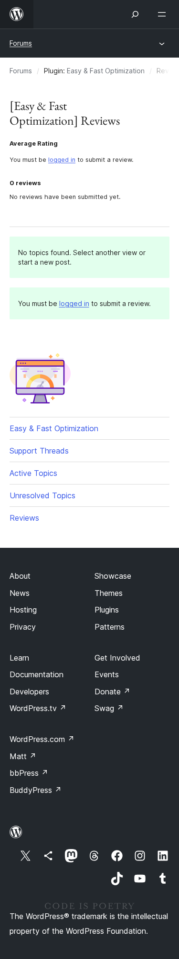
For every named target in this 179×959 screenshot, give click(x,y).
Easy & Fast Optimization (106, 71)
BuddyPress (36, 790)
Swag (109, 708)
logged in (61, 159)
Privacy (23, 627)
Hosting (23, 609)
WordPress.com (42, 739)
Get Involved (117, 657)
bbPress (29, 773)
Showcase (113, 576)
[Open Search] (135, 14)
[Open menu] (163, 14)
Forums (21, 43)
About (20, 576)
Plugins (107, 609)
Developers (29, 691)
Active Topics (33, 473)
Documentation (36, 674)
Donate (112, 691)
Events (107, 674)
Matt (23, 756)
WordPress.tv (38, 708)
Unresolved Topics (42, 495)
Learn (19, 657)
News (20, 593)
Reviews (24, 518)
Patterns (110, 627)
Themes (109, 593)
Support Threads (39, 450)
